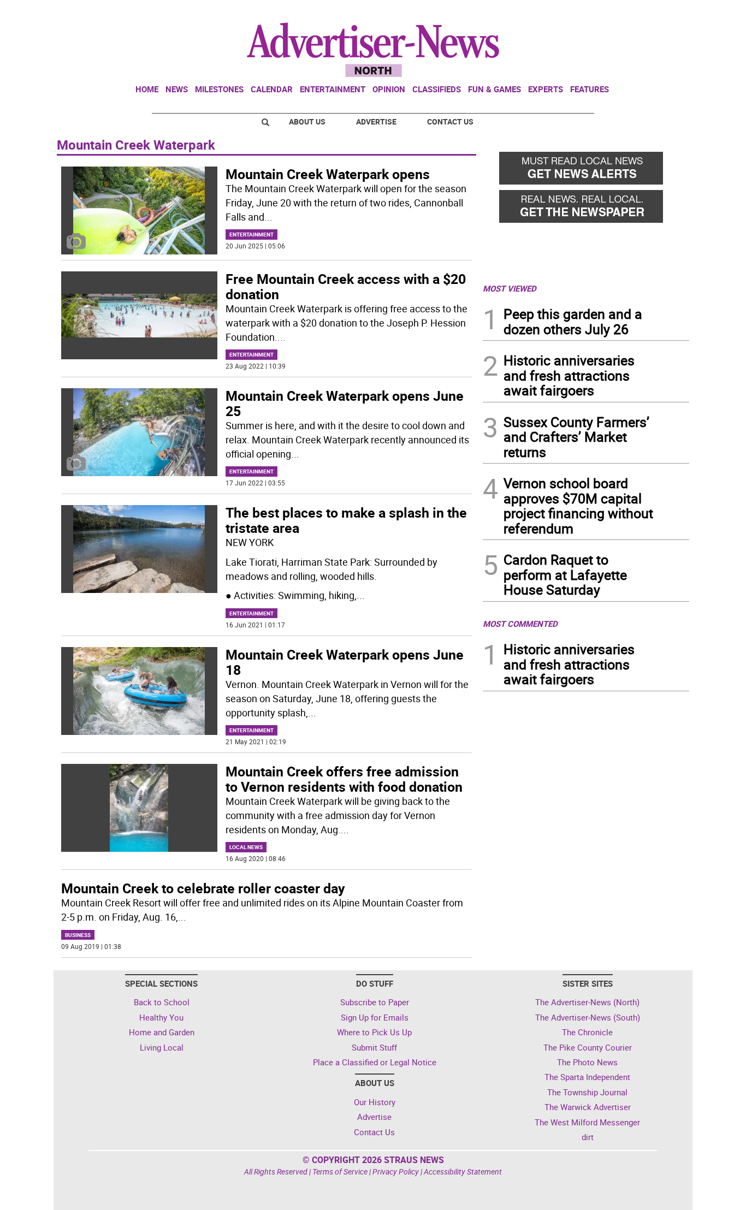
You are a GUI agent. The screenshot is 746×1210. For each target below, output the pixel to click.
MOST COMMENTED (520, 623)
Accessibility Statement (463, 1171)
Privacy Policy (395, 1171)
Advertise (376, 121)
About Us (307, 121)
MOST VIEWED (509, 288)
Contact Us (450, 121)
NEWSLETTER (601, 12)
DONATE (662, 12)
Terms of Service (340, 1171)
